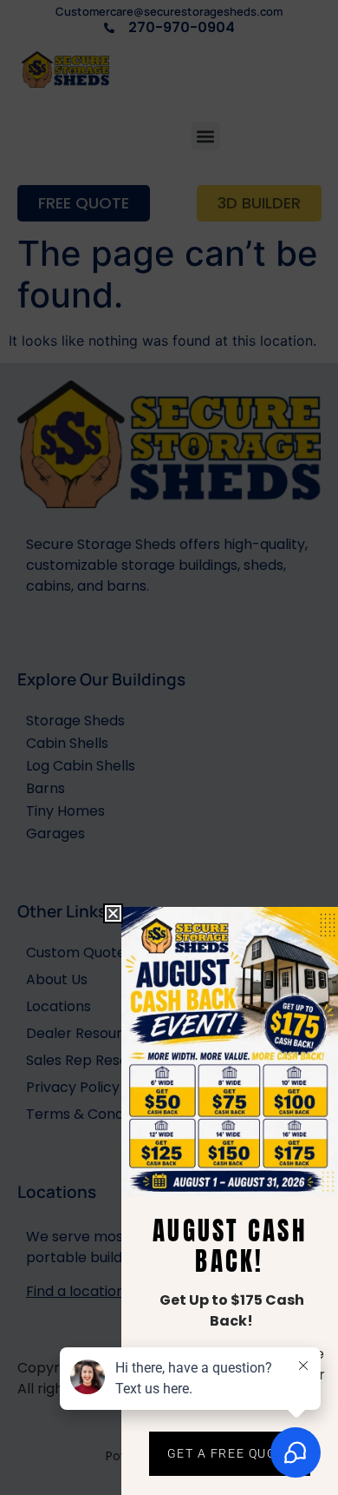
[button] (113, 913)
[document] (169, 747)
